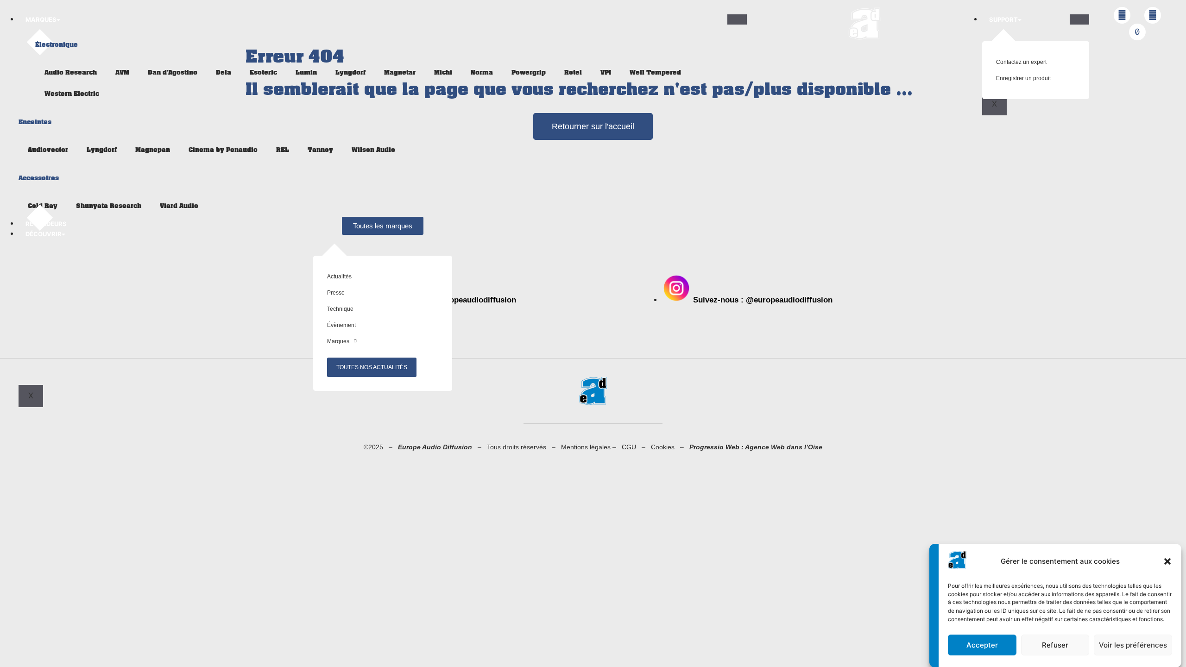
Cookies (665, 447)
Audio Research (70, 72)
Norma (482, 72)
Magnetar (400, 72)
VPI (605, 72)
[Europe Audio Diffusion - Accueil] (864, 23)
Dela (223, 72)
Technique (340, 309)
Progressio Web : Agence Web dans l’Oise (755, 447)
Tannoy (320, 149)
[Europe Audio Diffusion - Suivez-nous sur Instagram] (1152, 15)
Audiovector (48, 149)
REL (282, 149)
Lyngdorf (350, 72)
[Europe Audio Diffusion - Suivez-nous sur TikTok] (1137, 32)
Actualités (339, 276)
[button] (1167, 561)
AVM (122, 72)
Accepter (982, 645)
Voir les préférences (1133, 645)
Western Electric (71, 93)
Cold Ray (42, 205)
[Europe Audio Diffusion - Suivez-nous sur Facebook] (1122, 15)
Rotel (573, 72)
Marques (41, 19)
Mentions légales (586, 447)
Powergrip (528, 72)
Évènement (341, 325)
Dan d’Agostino (172, 72)
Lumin (306, 72)
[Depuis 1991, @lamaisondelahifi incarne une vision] (768, 218)
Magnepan (152, 149)
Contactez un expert (1021, 62)
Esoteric (263, 72)
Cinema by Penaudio (223, 149)
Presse (336, 292)
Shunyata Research (108, 205)
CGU (632, 447)
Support (1003, 19)
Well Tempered (655, 72)
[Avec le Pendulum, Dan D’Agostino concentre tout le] (884, 218)
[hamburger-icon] (737, 19)
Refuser (1055, 645)
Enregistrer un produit (1023, 78)
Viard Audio (179, 205)
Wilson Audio (373, 149)
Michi (443, 72)
